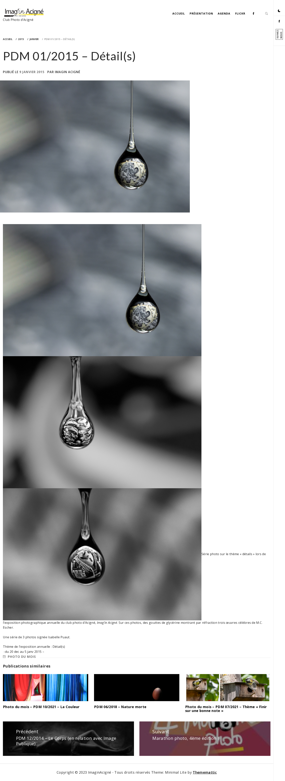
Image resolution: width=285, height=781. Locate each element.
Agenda (224, 13)
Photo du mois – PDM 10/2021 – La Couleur (41, 706)
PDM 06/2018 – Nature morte (120, 706)
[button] (279, 11)
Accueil (178, 13)
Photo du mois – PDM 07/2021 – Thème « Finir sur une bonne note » (226, 708)
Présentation (201, 13)
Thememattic (205, 772)
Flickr (240, 13)
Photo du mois (22, 657)
